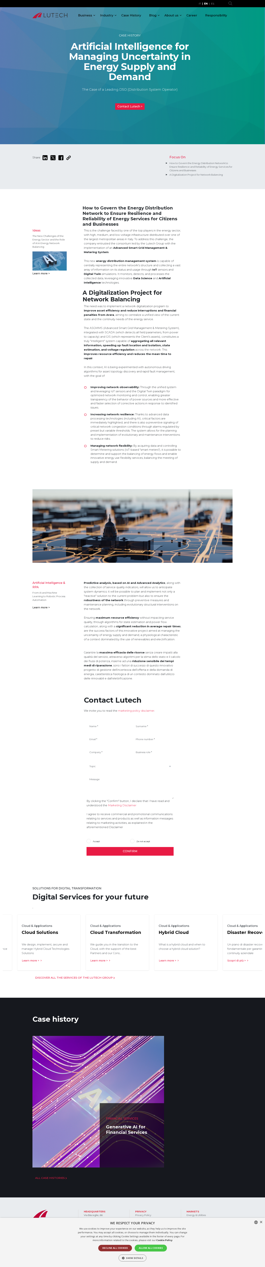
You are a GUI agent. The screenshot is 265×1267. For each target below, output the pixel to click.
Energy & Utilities (196, 1215)
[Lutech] (49, 15)
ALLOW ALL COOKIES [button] (151, 1248)
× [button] (261, 1222)
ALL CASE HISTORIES (50, 1178)
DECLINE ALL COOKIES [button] (115, 1248)
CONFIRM (130, 851)
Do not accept (143, 841)
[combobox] (256, 1222)
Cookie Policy (164, 1240)
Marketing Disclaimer (122, 805)
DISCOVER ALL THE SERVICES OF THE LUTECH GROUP (74, 977)
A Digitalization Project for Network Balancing (196, 174)
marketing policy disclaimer (135, 710)
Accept (96, 841)
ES (212, 3)
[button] (132, 1258)
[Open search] (230, 3)
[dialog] (132, 1242)
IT (200, 3)
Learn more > (41, 273)
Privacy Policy (143, 1215)
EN (206, 3)
